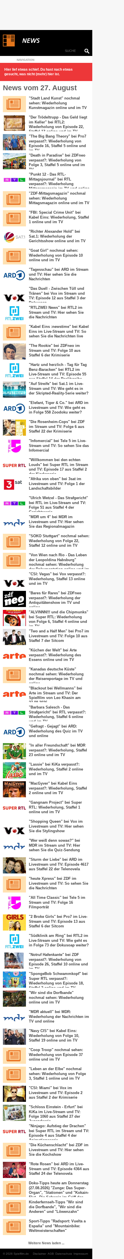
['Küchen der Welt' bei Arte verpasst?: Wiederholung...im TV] (14, 656)
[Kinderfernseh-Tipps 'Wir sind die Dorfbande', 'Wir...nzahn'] (14, 1208)
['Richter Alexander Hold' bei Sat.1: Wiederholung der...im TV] (14, 237)
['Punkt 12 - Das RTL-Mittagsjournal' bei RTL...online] (14, 180)
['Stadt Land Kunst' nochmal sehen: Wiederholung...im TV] (14, 104)
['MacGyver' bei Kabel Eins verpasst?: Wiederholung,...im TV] (14, 789)
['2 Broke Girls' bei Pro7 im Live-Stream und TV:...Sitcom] (14, 922)
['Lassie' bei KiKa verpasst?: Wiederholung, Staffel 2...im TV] (14, 770)
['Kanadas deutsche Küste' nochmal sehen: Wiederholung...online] (14, 675)
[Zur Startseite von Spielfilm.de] (9, 45)
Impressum (81, 1253)
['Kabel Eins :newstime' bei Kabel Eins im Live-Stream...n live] (14, 332)
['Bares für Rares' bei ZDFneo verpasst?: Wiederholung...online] (14, 599)
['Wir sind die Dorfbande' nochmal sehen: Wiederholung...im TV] (14, 999)
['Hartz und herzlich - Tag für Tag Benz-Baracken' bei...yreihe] (14, 370)
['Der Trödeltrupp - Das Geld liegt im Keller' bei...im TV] (14, 123)
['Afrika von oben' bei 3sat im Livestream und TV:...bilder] (14, 485)
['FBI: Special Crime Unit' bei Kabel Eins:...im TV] (14, 218)
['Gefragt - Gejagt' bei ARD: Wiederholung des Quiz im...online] (14, 732)
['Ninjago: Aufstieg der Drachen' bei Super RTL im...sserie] (14, 1132)
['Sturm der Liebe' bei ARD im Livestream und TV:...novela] (14, 865)
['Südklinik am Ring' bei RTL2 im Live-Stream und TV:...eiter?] (14, 941)
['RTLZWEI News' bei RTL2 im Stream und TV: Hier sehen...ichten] (14, 313)
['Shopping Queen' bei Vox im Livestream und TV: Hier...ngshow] (14, 827)
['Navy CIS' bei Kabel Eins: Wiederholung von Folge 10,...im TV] (14, 1037)
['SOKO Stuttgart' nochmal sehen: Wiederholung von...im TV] (14, 542)
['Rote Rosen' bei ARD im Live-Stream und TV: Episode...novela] (14, 1170)
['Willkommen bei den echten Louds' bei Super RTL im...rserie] (14, 466)
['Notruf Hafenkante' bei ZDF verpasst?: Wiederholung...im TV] (14, 960)
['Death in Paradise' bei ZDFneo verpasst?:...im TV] (14, 161)
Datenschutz (63, 1253)
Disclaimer (39, 1253)
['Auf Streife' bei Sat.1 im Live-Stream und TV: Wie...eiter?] (14, 390)
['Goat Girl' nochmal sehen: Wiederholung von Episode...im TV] (14, 256)
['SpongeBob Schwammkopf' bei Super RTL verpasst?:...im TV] (14, 980)
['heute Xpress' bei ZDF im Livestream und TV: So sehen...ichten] (14, 884)
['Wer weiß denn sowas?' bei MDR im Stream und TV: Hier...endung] (14, 846)
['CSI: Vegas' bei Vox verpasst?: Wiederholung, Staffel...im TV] (14, 580)
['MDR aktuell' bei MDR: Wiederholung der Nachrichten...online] (14, 1018)
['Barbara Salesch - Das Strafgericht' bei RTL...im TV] (14, 713)
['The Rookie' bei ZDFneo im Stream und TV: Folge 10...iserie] (14, 351)
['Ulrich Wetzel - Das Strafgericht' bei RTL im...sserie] (14, 504)
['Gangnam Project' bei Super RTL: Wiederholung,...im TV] (14, 808)
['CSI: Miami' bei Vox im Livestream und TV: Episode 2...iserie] (14, 1094)
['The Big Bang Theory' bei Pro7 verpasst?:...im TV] (14, 142)
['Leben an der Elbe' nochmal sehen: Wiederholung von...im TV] (14, 1075)
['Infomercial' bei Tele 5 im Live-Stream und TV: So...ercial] (14, 447)
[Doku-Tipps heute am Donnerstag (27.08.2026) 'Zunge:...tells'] (14, 1189)
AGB (51, 1253)
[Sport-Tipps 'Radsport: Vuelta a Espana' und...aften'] (14, 1227)
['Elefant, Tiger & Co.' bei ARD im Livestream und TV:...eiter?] (14, 409)
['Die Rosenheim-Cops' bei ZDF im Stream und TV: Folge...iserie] (14, 428)
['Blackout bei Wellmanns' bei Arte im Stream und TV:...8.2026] (14, 694)
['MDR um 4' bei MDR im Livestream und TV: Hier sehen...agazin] (14, 523)
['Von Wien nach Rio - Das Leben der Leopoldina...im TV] (14, 561)
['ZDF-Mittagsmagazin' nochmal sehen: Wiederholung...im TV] (14, 199)
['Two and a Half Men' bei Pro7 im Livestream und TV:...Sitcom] (14, 637)
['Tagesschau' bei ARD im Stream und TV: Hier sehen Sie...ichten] (14, 275)
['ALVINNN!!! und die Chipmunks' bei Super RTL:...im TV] (14, 618)
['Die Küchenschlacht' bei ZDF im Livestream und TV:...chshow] (14, 1151)
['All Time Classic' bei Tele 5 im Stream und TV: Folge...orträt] (14, 903)
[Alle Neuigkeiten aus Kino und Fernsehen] (52, 40)
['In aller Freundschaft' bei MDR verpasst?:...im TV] (14, 751)
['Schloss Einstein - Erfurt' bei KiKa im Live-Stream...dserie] (14, 1113)
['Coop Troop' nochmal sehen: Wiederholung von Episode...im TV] (14, 1056)
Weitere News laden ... (46, 1243)
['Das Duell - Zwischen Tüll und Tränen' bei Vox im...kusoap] (14, 294)
